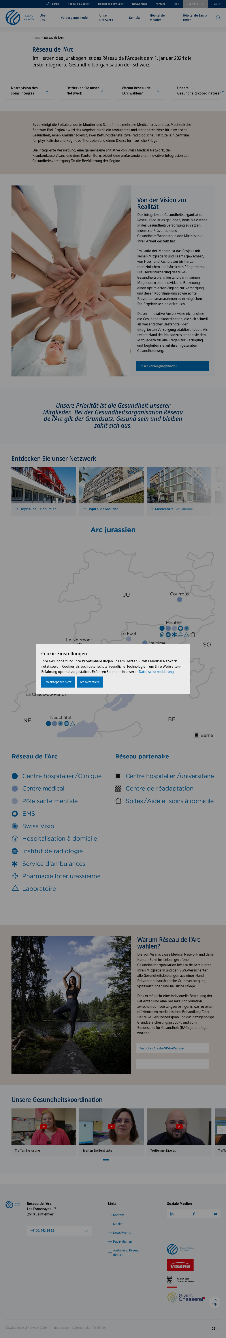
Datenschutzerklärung (156, 671)
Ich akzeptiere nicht (58, 682)
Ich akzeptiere (90, 682)
